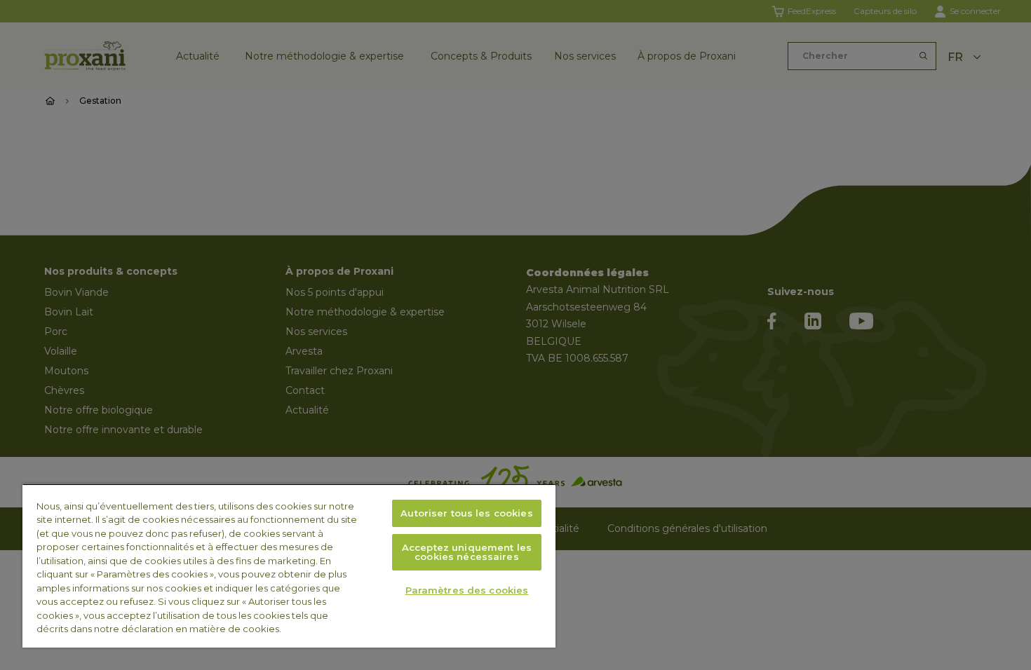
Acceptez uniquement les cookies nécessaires (467, 552)
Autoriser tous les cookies (466, 513)
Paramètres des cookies (467, 590)
